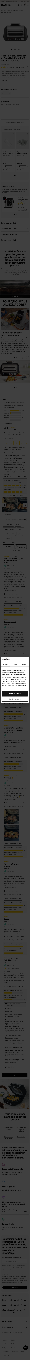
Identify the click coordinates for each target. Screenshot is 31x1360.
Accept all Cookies (14, 693)
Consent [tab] (5, 664)
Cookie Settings (14, 699)
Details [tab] (15, 664)
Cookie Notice (21, 685)
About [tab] (24, 664)
